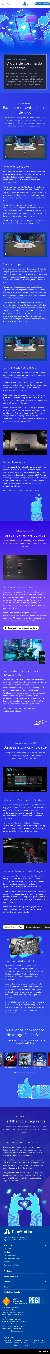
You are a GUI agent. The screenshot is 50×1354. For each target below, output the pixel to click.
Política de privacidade (8, 1341)
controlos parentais (19, 1172)
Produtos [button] (8, 1271)
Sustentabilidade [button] (11, 1276)
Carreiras (7, 1252)
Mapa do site (27, 1342)
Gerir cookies (43, 1341)
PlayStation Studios (10, 1255)
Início (5, 1237)
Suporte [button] (7, 1281)
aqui (10, 490)
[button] (6, 157)
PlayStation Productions (12, 1258)
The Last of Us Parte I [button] (33, 927)
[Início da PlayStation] (25, 3)
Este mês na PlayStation (18, 1237)
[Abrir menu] (3, 4)
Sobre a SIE (7, 1249)
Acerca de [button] (8, 1245)
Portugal (11, 1337)
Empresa (7, 1262)
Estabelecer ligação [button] (12, 1292)
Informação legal (35, 1341)
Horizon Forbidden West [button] (13, 927)
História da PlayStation (11, 1265)
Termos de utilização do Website (18, 1342)
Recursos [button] (8, 1287)
